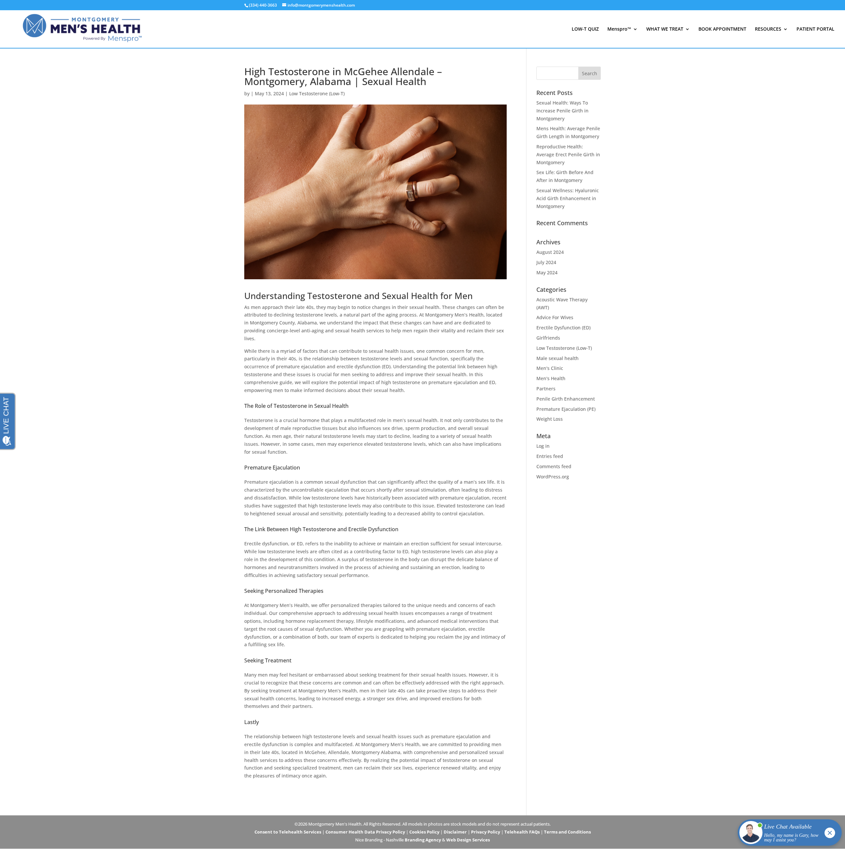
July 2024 (546, 262)
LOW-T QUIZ (585, 29)
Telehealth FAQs (522, 832)
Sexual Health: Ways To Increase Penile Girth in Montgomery (562, 111)
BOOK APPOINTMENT (722, 29)
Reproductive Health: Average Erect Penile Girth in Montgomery (568, 154)
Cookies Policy (424, 832)
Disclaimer (455, 832)
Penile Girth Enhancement (565, 399)
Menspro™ (619, 29)
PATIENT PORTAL (815, 29)
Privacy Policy (485, 832)
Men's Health (550, 378)
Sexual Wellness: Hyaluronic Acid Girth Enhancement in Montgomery (567, 198)
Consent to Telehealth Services (287, 832)
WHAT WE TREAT (664, 29)
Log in (543, 446)
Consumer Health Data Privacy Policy (365, 832)
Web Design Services (468, 840)
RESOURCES (768, 29)
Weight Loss (549, 419)
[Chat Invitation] (786, 834)
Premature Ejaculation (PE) (565, 409)
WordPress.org (552, 476)
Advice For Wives (554, 317)
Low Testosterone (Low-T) (317, 93)
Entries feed (549, 456)
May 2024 (547, 272)
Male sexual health (557, 358)
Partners (546, 388)
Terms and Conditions (567, 832)
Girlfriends (548, 338)
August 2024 (550, 252)
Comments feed (553, 466)
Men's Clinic (549, 368)
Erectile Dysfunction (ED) (563, 327)
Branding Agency (423, 840)
